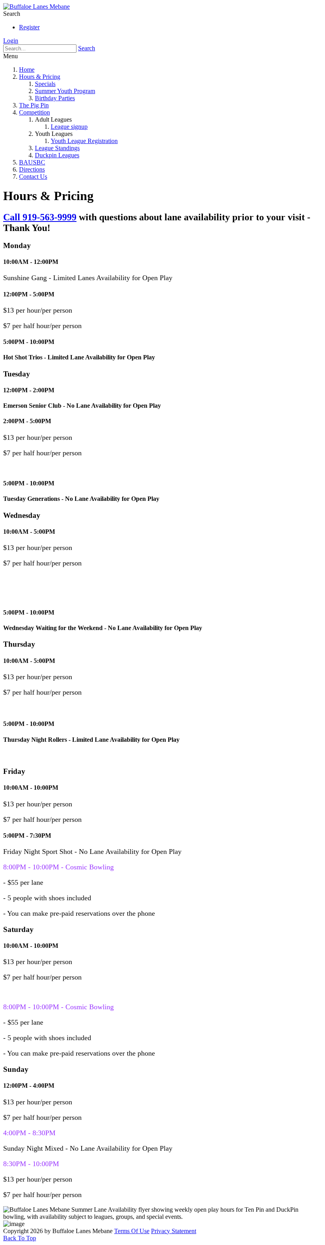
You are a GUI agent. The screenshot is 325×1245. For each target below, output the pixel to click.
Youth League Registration (84, 140)
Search (86, 48)
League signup (69, 126)
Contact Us (33, 176)
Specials (45, 83)
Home (26, 69)
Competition (34, 112)
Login (10, 40)
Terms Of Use (131, 1231)
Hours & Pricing (39, 76)
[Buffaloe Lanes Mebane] (36, 6)
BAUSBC (32, 162)
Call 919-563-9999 (39, 217)
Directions (32, 169)
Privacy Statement (173, 1231)
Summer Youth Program (65, 91)
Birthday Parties (55, 98)
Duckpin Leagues (57, 155)
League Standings (57, 148)
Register (29, 27)
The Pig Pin (34, 105)
